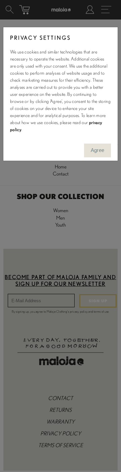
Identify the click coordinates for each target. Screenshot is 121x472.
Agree (98, 150)
